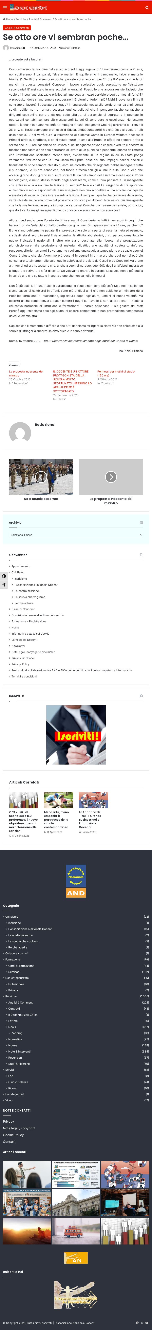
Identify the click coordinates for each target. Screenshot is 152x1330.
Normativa (15, 1039)
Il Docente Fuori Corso (23, 1014)
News (12, 1027)
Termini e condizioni (24, 676)
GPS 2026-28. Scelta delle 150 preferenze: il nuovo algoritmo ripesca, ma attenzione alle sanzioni (23, 821)
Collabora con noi (16, 953)
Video (8, 1100)
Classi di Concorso (23, 609)
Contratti (14, 1008)
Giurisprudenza (18, 1082)
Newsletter (18, 645)
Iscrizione (20, 578)
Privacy (13, 990)
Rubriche (21, 19)
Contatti (9, 1142)
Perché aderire (23, 603)
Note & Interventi (19, 1051)
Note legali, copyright (19, 1128)
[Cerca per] (147, 9)
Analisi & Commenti (40, 19)
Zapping (17, 1033)
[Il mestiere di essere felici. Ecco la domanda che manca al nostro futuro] (27, 1231)
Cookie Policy (13, 1135)
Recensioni (15, 1057)
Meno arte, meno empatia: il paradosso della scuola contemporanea (56, 819)
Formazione (12, 959)
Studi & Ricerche (19, 1063)
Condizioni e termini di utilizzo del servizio (37, 615)
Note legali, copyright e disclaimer (33, 652)
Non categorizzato (17, 977)
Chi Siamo (17, 572)
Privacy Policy (20, 664)
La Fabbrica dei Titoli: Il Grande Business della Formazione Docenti (90, 819)
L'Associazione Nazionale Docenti (30, 929)
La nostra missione (26, 591)
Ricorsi (12, 1088)
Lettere (13, 1020)
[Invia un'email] (24, 47)
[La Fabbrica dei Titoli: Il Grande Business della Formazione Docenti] (93, 800)
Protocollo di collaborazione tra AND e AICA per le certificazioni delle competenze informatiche (71, 670)
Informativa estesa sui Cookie (30, 633)
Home (9, 19)
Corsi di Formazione (21, 965)
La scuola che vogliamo (29, 597)
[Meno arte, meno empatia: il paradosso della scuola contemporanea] (58, 800)
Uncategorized (14, 1094)
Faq (10, 1076)
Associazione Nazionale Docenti (75, 1322)
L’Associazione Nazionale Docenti (36, 584)
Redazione (44, 424)
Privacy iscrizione (22, 658)
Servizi (9, 1069)
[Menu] (5, 9)
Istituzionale (16, 984)
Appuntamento (20, 566)
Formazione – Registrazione (28, 621)
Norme (12, 1045)
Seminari (13, 972)
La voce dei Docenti (24, 639)
